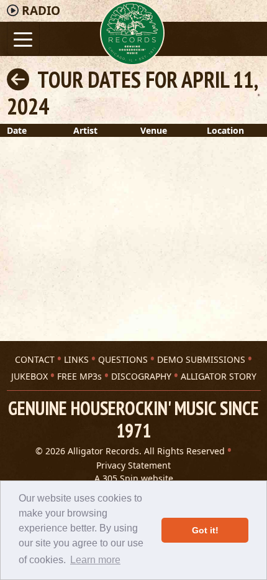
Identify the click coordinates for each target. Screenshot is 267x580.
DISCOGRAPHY (141, 376)
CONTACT (35, 359)
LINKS (76, 359)
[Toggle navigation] (23, 38)
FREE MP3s (79, 376)
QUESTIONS (123, 359)
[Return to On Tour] (18, 79)
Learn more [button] (95, 559)
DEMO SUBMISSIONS (201, 359)
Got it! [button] (205, 530)
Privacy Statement (133, 465)
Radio (41, 10)
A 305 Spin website (133, 478)
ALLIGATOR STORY (218, 376)
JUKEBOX (29, 376)
